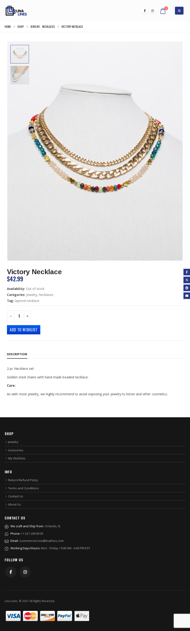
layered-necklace (27, 300)
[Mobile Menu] (179, 11)
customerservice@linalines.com (41, 541)
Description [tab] (17, 354)
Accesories (15, 450)
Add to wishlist (24, 330)
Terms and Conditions (23, 488)
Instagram (25, 572)
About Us (14, 504)
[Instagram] (152, 10)
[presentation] (177, 151)
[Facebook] (145, 10)
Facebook (10, 572)
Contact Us (15, 496)
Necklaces (46, 294)
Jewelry (31, 294)
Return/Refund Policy (23, 480)
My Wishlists (16, 458)
